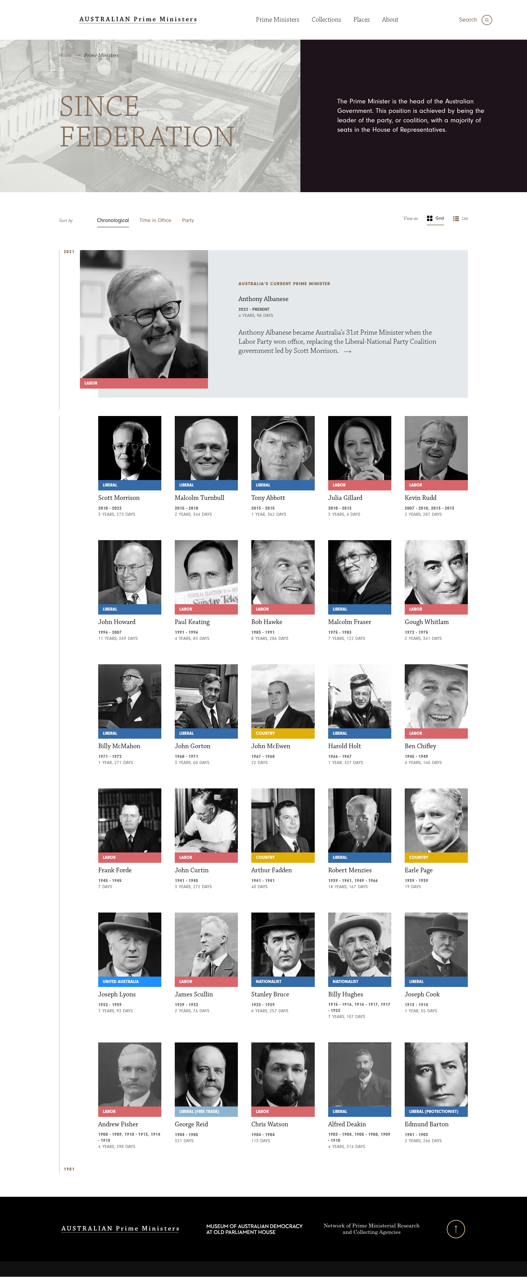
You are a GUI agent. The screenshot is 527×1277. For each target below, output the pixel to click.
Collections (326, 20)
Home (65, 55)
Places (361, 20)
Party (188, 220)
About (390, 20)
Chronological (113, 220)
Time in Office (155, 220)
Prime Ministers (277, 20)
